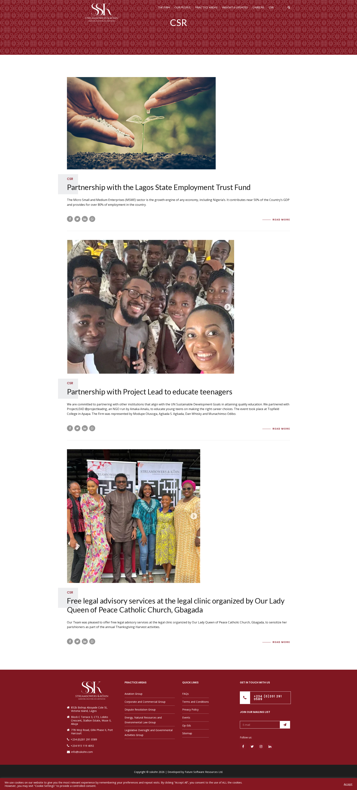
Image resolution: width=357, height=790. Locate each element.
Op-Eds (186, 725)
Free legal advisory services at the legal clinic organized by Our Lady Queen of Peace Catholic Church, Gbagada (175, 605)
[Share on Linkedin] (85, 219)
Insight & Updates (235, 7)
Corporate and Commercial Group (145, 701)
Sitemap (187, 733)
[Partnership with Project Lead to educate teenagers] (178, 307)
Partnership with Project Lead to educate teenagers (149, 391)
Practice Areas (206, 7)
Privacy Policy (190, 709)
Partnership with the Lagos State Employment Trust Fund (159, 187)
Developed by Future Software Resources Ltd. (195, 772)
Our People (182, 7)
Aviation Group (133, 693)
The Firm (164, 7)
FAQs (185, 693)
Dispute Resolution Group (140, 709)
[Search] (289, 7)
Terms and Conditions (195, 701)
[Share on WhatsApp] (92, 219)
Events (186, 717)
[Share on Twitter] (77, 219)
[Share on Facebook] (70, 219)
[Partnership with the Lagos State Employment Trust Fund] (178, 123)
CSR (271, 7)
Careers (258, 7)
